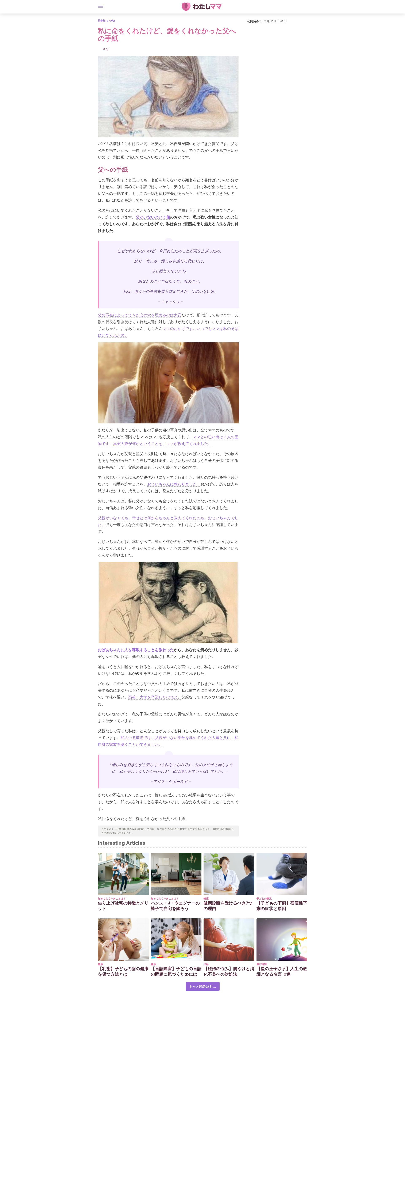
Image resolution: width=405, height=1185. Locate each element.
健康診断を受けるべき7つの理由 (228, 905)
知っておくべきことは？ (112, 898)
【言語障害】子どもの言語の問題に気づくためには (176, 971)
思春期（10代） (107, 20)
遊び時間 (261, 964)
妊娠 (206, 964)
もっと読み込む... (202, 986)
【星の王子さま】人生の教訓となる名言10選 (281, 971)
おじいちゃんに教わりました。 (173, 484)
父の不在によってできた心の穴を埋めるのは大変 (139, 315)
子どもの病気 (264, 898)
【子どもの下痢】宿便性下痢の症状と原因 (281, 905)
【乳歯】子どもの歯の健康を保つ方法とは (123, 971)
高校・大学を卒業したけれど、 (154, 697)
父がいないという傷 (153, 217)
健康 (206, 898)
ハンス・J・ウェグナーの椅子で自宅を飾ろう (175, 905)
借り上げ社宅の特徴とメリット (123, 905)
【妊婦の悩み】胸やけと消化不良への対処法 (229, 971)
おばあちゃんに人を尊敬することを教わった (136, 650)
